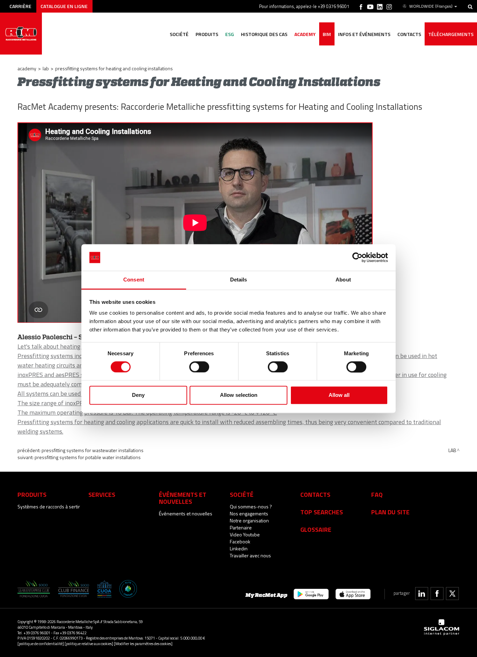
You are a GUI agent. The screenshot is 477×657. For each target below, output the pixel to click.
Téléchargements (451, 34)
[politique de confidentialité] (40, 644)
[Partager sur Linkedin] (421, 593)
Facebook (240, 541)
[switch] (199, 366)
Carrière (20, 6)
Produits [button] (207, 34)
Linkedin (239, 548)
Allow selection (238, 395)
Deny (138, 395)
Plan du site (390, 512)
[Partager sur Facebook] (437, 593)
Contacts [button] (409, 34)
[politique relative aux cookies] (89, 644)
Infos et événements (364, 34)
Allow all (339, 395)
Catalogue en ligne (64, 6)
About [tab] (343, 280)
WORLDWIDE (431, 6)
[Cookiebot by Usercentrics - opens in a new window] (357, 257)
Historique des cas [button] (264, 34)
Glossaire (315, 529)
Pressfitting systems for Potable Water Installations (88, 457)
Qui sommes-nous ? (251, 506)
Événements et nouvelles (185, 513)
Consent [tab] (133, 280)
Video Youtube (245, 534)
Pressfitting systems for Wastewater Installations (93, 450)
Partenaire (241, 527)
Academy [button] (305, 34)
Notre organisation (249, 520)
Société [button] (179, 34)
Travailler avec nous (250, 555)
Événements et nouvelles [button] (182, 498)
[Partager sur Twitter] (452, 593)
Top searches (321, 512)
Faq (377, 494)
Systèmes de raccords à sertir (48, 506)
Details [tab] (238, 280)
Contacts (315, 494)
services (101, 494)
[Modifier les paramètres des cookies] (143, 644)
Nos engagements (249, 513)
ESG (229, 34)
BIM (327, 34)
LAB (46, 68)
